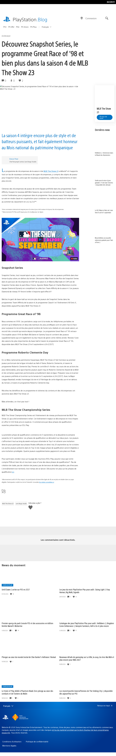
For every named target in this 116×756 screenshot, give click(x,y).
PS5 (5, 27)
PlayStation (30, 19)
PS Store (25, 27)
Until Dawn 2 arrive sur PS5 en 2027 (16, 589)
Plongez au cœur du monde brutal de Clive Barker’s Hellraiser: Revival (29, 657)
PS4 (17, 27)
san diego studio (21, 503)
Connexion (91, 18)
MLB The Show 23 (7, 503)
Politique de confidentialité (37, 741)
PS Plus (33, 27)
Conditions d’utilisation (11, 741)
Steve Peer (13, 159)
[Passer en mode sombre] (81, 18)
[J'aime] (11, 594)
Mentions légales (9, 745)
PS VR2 (11, 27)
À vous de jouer (103, 117)
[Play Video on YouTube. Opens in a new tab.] (74, 258)
